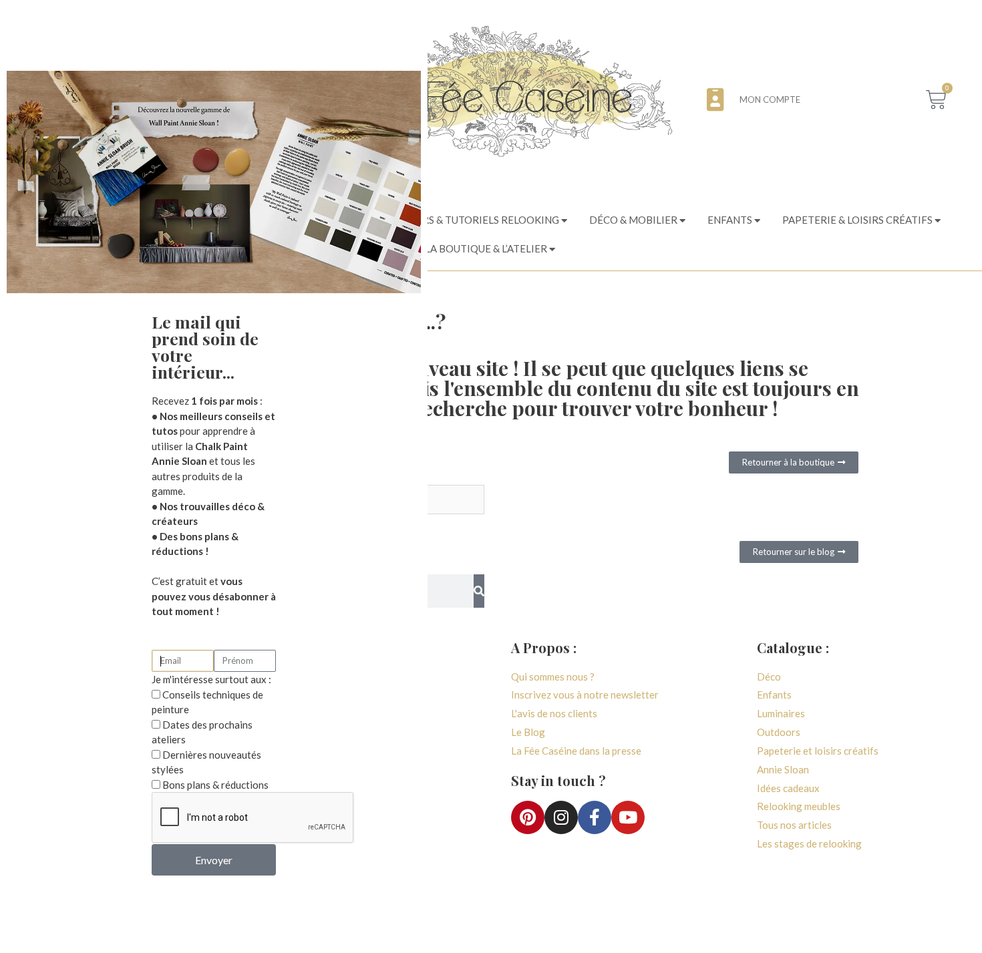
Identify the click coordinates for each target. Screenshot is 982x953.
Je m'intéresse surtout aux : (211, 679)
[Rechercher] (479, 591)
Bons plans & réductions (215, 785)
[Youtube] (628, 817)
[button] (793, 462)
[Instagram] (561, 817)
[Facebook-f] (594, 817)
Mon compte (770, 99)
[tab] (458, 220)
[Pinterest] (527, 817)
